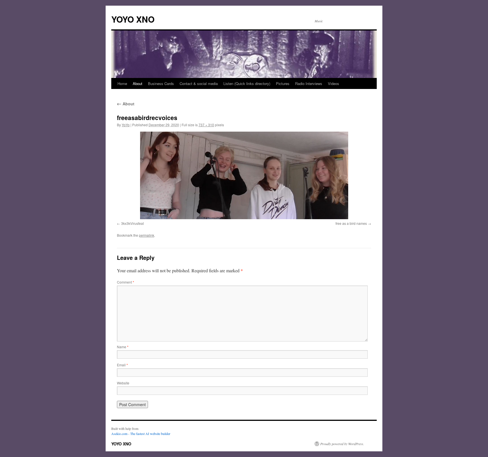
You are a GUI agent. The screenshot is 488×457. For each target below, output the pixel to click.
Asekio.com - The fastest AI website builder (140, 433)
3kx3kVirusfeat (132, 223)
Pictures (282, 83)
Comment (125, 282)
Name (122, 346)
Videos (333, 83)
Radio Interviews (308, 83)
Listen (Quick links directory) (246, 83)
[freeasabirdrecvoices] (244, 175)
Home (122, 83)
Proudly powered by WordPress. (342, 443)
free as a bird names (351, 223)
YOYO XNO (132, 19)
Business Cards (161, 83)
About (137, 83)
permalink (146, 235)
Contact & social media (199, 83)
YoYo (126, 124)
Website (123, 382)
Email (122, 364)
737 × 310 (206, 124)
